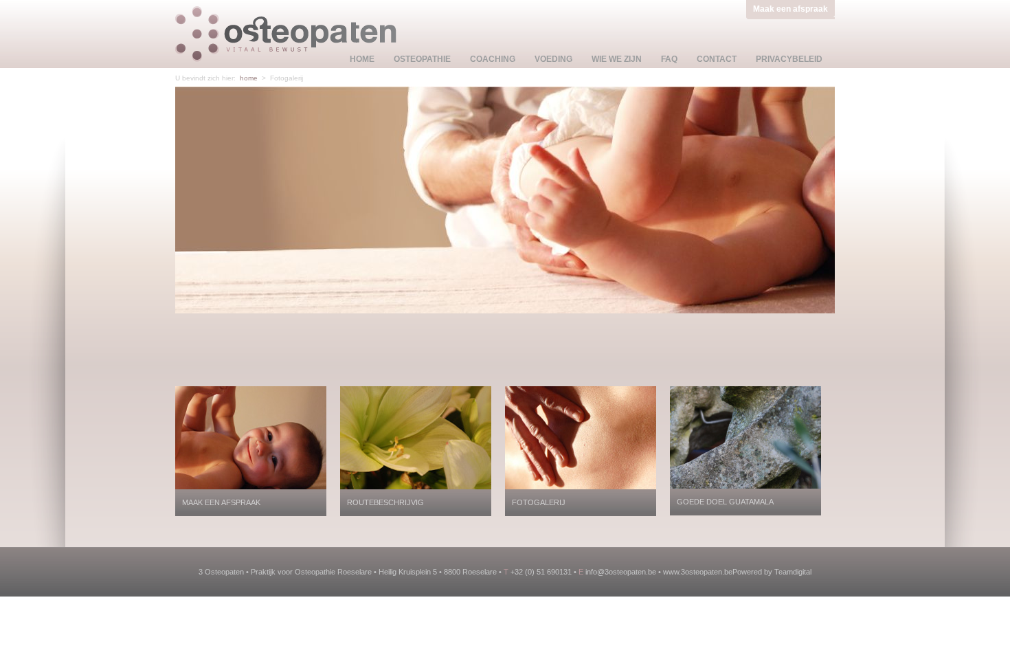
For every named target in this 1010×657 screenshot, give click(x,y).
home (362, 59)
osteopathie (422, 59)
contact (717, 59)
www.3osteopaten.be (697, 572)
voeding (553, 59)
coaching (492, 59)
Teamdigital (792, 572)
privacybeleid (789, 59)
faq (669, 59)
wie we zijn (617, 59)
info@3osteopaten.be (620, 572)
